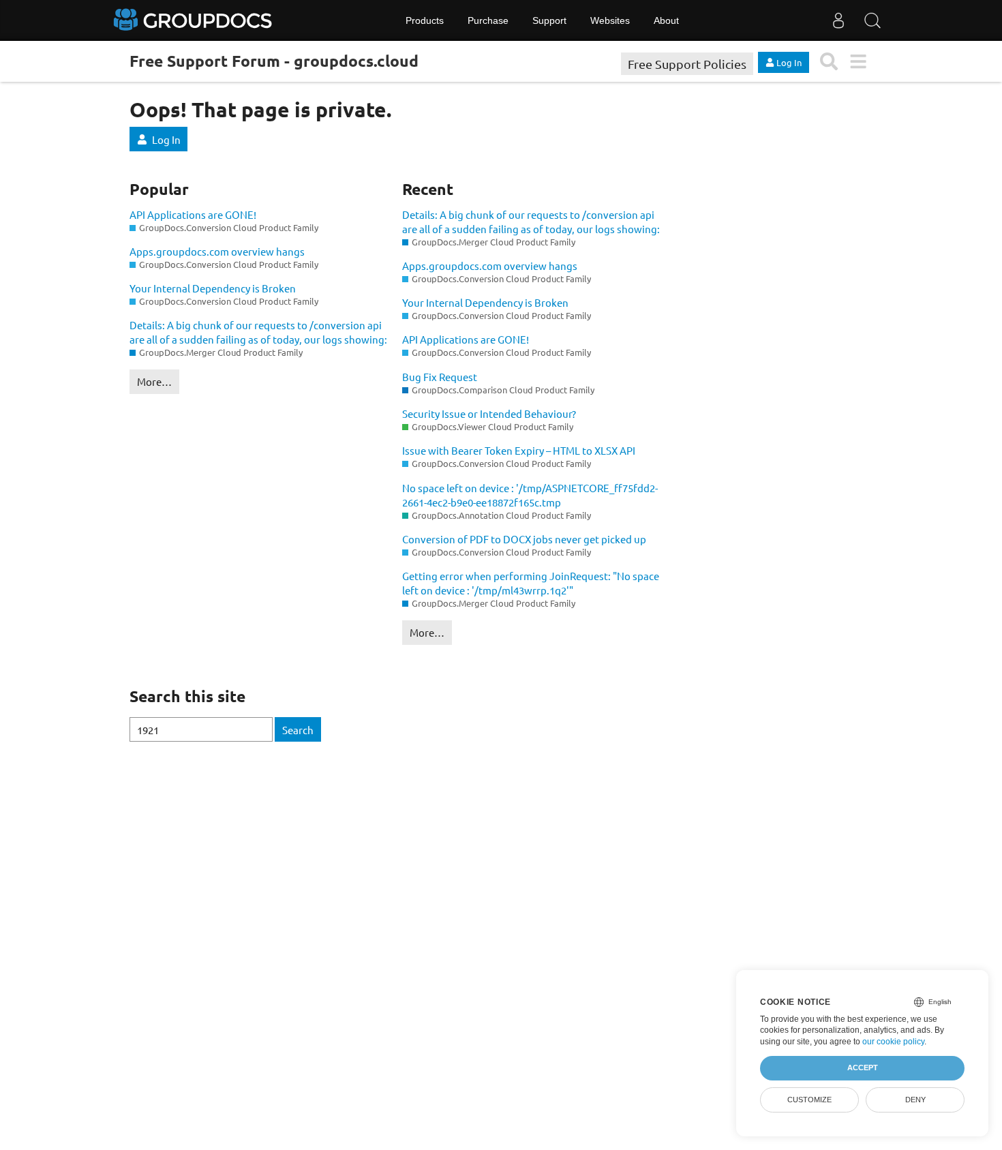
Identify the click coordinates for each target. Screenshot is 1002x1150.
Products (425, 20)
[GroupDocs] (194, 20)
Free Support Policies (687, 64)
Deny (915, 1099)
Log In (166, 139)
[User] (838, 20)
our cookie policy (893, 1041)
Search (298, 729)
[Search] (872, 20)
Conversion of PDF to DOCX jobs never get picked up (524, 538)
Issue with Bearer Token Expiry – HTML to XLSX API (518, 450)
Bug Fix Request (439, 376)
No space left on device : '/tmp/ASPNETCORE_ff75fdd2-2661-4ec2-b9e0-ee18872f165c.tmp (530, 495)
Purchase (488, 20)
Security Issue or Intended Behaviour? (489, 413)
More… (154, 381)
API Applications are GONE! (193, 214)
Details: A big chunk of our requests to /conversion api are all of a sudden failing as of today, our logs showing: (258, 332)
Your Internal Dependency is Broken (213, 288)
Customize (809, 1099)
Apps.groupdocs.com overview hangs (217, 251)
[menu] (857, 61)
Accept (862, 1067)
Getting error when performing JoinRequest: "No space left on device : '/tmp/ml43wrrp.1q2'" (530, 582)
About (666, 20)
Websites (610, 20)
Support (549, 20)
